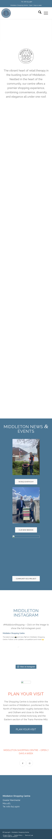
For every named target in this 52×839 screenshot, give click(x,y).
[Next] (50, 30)
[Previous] (2, 30)
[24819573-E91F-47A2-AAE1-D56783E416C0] (26, 457)
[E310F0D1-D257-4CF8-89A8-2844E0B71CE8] (26, 505)
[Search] (38, 13)
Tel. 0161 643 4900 (26, 2)
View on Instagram (27, 667)
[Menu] (44, 13)
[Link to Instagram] (29, 763)
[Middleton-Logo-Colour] (20, 13)
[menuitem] (26, 1)
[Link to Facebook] (22, 763)
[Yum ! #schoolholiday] (12, 652)
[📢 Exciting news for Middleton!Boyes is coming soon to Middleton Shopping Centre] (34, 652)
